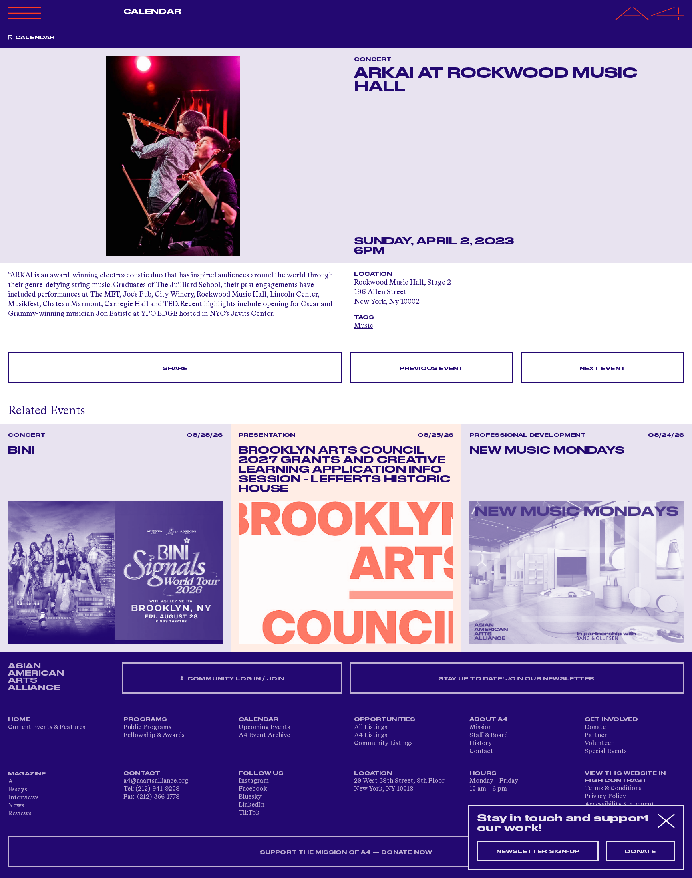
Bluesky (250, 797)
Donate (595, 727)
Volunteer (599, 743)
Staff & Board (488, 735)
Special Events (606, 751)
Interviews (23, 798)
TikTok (249, 813)
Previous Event (432, 368)
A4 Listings (370, 735)
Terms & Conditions (613, 788)
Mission (480, 727)
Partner (596, 735)
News (16, 806)
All (12, 782)
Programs (145, 719)
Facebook (253, 789)
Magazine (27, 773)
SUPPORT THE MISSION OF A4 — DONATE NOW (346, 852)
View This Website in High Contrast (625, 777)
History (480, 743)
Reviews (20, 814)
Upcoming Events (264, 727)
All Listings (370, 727)
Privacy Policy (605, 796)
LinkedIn (251, 805)
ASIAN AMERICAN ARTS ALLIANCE (36, 676)
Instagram (254, 781)
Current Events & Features (46, 727)
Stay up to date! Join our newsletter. (517, 678)
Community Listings (383, 743)
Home (19, 719)
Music (363, 325)
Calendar (152, 11)
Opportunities (385, 719)
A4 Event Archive (264, 735)
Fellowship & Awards (154, 735)
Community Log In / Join (235, 678)
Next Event (602, 368)
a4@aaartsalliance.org (155, 781)
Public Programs (147, 727)
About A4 (488, 719)
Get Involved (611, 719)
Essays (17, 790)
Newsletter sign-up (538, 851)
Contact (481, 751)
